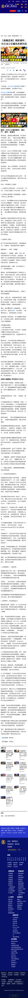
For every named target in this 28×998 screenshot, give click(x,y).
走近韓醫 (19, 909)
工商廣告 (13, 966)
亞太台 (14, 830)
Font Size (20, 70)
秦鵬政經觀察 (15, 35)
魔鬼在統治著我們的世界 (17, 949)
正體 (23, 1)
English (3, 832)
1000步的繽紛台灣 (17, 933)
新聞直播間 (13, 10)
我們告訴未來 (14, 941)
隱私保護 (23, 972)
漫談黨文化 (14, 962)
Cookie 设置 (14, 995)
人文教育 (11, 897)
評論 (5, 35)
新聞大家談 (21, 873)
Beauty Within (16, 927)
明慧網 (3, 983)
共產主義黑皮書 (15, 958)
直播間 (9, 847)
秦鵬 (3, 738)
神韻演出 (9, 866)
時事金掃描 (21, 877)
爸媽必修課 (11, 909)
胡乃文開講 (20, 903)
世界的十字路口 (22, 889)
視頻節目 (10, 844)
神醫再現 (19, 907)
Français (8, 832)
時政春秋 (20, 879)
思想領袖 (20, 881)
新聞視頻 (11, 871)
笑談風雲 (10, 901)
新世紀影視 (19, 983)
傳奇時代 (13, 943)
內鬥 (20, 86)
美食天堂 (15, 923)
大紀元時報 (18, 979)
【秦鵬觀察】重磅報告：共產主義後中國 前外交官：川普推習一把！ (9, 800)
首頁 (2, 35)
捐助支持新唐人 (12, 849)
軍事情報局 (21, 885)
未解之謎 (10, 899)
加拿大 (13, 828)
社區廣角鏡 (11, 889)
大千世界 (15, 929)
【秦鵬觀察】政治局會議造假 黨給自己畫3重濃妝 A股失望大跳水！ (23, 766)
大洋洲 (22, 828)
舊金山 (9, 830)
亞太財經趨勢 (11, 890)
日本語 (20, 832)
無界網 (13, 983)
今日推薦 (9, 864)
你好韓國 (15, 921)
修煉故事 (13, 964)
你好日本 (15, 919)
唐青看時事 (21, 887)
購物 (19, 849)
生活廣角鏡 (15, 917)
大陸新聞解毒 (21, 892)
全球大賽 (15, 866)
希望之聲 (10, 981)
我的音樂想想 (16, 936)
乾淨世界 (4, 981)
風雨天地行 (14, 957)
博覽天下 (15, 864)
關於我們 (10, 972)
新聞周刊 (10, 883)
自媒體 (9, 35)
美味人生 (15, 925)
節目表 (17, 844)
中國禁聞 (10, 877)
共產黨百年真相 (15, 945)
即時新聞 (21, 862)
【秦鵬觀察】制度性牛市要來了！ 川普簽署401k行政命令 (23, 754)
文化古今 (10, 911)
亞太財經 (10, 892)
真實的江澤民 (14, 953)
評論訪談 (21, 871)
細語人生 (20, 894)
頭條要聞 (9, 862)
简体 (26, 1)
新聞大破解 (21, 883)
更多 (3, 985)
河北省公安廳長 (13, 86)
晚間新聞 (10, 879)
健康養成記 (20, 905)
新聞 (8, 855)
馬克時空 (20, 890)
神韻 (9, 1)
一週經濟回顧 (11, 887)
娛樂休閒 (15, 915)
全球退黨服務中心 (18, 981)
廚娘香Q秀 (15, 931)
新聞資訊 (15, 841)
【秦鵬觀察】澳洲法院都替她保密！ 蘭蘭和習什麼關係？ (9, 754)
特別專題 (14, 939)
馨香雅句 (10, 905)
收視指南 (16, 972)
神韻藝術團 (11, 979)
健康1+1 (19, 899)
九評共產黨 (14, 951)
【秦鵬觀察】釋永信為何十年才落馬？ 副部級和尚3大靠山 (23, 778)
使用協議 (4, 974)
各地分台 (18, 1)
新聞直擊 (10, 881)
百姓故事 (13, 960)
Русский (14, 832)
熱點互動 (20, 875)
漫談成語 (10, 907)
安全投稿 (10, 974)
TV (19, 10)
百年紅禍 (13, 955)
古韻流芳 (10, 903)
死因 (20, 253)
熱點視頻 (15, 862)
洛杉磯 (17, 828)
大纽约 (8, 828)
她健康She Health (21, 901)
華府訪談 (10, 885)
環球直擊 (10, 875)
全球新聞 (10, 873)
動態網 (8, 983)
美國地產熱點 (11, 912)
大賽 (13, 1)
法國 (5, 830)
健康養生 (20, 897)
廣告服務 (16, 974)
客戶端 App (4, 976)
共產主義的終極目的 (16, 947)
